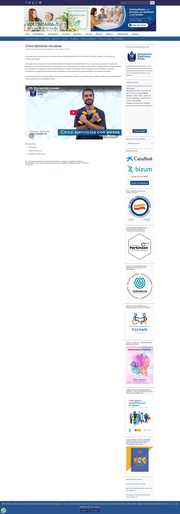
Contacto (135, 34)
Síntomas (47, 39)
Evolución (65, 39)
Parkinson (85, 163)
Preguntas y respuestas (89, 39)
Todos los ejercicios (35, 150)
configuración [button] (169, 504)
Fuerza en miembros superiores (49, 163)
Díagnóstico (56, 39)
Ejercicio (40, 161)
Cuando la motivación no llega (135, 484)
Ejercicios (77, 34)
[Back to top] (175, 509)
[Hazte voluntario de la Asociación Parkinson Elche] (56, 18)
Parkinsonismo (118, 39)
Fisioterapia (42, 49)
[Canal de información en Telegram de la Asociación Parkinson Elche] (40, 2)
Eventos (99, 34)
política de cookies (92, 507)
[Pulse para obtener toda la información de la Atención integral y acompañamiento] (123, 18)
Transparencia (122, 34)
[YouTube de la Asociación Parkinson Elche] (33, 2)
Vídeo (57, 49)
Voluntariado (53, 34)
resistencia (29, 164)
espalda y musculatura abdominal (72, 161)
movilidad (64, 163)
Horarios (89, 34)
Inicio (27, 34)
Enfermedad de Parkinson (33, 39)
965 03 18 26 (145, 98)
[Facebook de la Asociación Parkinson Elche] (26, 2)
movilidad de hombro (74, 163)
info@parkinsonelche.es (134, 103)
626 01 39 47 (131, 100)
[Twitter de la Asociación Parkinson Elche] (29, 2)
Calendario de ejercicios (36, 154)
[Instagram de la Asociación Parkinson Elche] (36, 2)
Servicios (66, 34)
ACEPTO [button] (84, 510)
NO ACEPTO (94, 510)
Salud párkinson (50, 49)
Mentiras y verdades (105, 39)
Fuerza (36, 163)
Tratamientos (74, 39)
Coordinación (32, 161)
